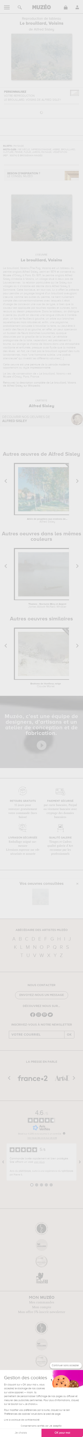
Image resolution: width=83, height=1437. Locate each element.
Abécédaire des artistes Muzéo (42, 930)
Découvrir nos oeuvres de (26, 419)
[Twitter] (50, 1016)
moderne (64, 364)
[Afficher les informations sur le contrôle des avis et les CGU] (64, 1133)
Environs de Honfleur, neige (45, 685)
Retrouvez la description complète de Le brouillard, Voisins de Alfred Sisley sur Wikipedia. (39, 384)
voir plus (39, 1162)
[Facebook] (33, 1016)
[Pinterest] (44, 1016)
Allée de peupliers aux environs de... (47, 520)
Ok (69, 1034)
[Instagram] (39, 1016)
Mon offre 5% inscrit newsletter (41, 1312)
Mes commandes (41, 1302)
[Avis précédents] (3, 1162)
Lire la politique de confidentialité (21, 1420)
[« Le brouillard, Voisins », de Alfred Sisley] (40, 897)
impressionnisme (40, 367)
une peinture (32, 364)
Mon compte (41, 1307)
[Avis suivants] (80, 1162)
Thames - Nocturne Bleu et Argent (47, 605)
